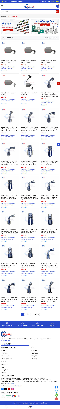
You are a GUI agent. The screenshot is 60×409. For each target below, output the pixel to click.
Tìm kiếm (34, 350)
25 (35, 314)
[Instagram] (12, 389)
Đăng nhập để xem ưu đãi (8, 67)
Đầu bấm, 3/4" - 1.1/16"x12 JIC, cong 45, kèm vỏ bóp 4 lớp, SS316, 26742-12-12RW (9, 128)
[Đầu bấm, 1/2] (50, 185)
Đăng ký (34, 356)
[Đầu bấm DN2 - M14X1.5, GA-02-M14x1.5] (50, 50)
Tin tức (4, 361)
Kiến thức (4, 364)
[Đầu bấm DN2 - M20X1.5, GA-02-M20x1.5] (10, 50)
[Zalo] (56, 391)
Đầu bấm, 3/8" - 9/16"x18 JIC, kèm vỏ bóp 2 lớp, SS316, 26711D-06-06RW (28, 265)
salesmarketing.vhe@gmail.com (13, 385)
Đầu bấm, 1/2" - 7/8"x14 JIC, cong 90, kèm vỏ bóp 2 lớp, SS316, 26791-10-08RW (49, 197)
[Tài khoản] (43, 1)
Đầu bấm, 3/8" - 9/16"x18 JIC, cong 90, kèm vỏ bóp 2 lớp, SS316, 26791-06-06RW (9, 231)
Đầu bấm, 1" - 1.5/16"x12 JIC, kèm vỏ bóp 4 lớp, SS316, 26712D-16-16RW (49, 162)
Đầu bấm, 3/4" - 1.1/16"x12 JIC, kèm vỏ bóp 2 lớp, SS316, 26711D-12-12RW (49, 231)
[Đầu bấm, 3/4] (10, 117)
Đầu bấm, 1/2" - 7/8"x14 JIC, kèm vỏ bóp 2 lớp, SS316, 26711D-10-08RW (9, 265)
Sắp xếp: (48, 37)
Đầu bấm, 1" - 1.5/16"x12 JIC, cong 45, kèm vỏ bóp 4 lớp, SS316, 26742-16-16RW (29, 128)
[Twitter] (5, 389)
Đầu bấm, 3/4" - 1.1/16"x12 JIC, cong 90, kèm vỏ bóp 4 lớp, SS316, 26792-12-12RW (9, 162)
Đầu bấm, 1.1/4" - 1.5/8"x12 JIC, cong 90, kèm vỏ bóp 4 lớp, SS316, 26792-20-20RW (49, 94)
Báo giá (4, 372)
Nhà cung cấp (6, 356)
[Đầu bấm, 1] (30, 117)
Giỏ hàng (34, 358)
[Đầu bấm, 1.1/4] (50, 83)
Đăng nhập (35, 353)
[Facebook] (2, 389)
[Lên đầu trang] (57, 403)
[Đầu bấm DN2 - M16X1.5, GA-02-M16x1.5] (30, 50)
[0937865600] (53, 1)
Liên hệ (4, 367)
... (31, 314)
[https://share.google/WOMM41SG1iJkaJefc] (56, 398)
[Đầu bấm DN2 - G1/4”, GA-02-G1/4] (10, 83)
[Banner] (15, 26)
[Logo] (29, 6)
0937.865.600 (9, 68)
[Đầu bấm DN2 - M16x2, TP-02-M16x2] (30, 83)
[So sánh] (4, 70)
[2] (38, 314)
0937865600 (10, 383)
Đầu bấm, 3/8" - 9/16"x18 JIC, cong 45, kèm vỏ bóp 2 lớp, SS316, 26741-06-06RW (29, 299)
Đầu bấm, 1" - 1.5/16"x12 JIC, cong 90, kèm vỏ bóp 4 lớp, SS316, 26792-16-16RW (49, 128)
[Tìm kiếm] (57, 11)
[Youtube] (9, 389)
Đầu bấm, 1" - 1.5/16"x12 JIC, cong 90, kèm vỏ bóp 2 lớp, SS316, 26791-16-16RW (9, 299)
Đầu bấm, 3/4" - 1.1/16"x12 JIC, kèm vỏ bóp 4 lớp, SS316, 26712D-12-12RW (9, 197)
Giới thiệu (4, 353)
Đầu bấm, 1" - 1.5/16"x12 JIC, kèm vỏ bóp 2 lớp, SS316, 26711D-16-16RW (29, 231)
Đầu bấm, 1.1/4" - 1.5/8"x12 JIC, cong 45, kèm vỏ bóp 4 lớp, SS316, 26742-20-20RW (29, 197)
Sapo (46, 403)
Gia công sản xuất (7, 358)
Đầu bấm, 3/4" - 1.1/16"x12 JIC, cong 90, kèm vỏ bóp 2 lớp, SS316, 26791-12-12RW (49, 265)
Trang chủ (5, 350)
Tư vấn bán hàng (8, 344)
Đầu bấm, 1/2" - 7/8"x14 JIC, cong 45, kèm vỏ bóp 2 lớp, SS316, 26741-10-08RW (49, 299)
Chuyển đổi (5, 370)
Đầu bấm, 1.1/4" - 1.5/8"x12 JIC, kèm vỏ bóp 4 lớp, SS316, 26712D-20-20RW (29, 162)
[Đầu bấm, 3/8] (10, 219)
